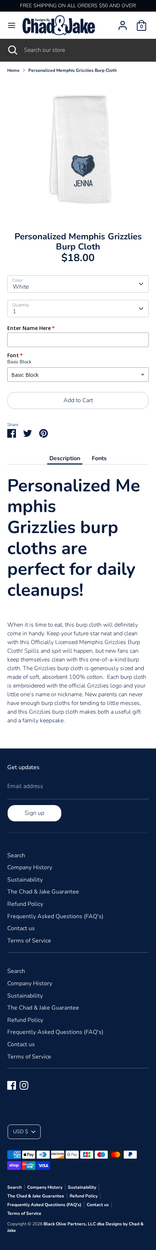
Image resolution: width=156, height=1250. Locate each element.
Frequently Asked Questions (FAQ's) (55, 916)
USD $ (20, 1131)
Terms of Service (29, 941)
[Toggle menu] (11, 25)
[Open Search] (12, 50)
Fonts (99, 458)
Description (64, 458)
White (21, 287)
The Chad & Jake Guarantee (43, 892)
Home (13, 70)
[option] (78, 149)
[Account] (122, 22)
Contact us (21, 928)
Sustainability (25, 880)
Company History (29, 867)
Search (16, 855)
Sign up (34, 813)
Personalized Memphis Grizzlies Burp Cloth (72, 70)
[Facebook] (11, 1085)
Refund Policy (25, 904)
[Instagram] (24, 1085)
